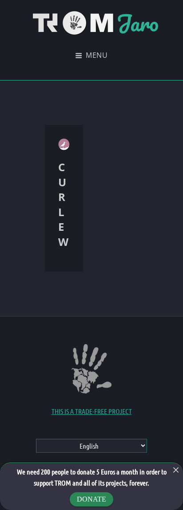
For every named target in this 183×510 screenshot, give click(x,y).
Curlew (63, 204)
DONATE (91, 499)
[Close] (176, 470)
